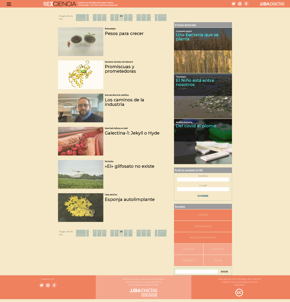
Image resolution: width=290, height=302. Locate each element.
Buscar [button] (224, 271)
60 (130, 16)
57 (117, 16)
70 (138, 16)
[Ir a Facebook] (246, 3)
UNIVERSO (189, 260)
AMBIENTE (218, 249)
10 (95, 16)
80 (143, 16)
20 (99, 16)
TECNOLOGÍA (203, 226)
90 (148, 16)
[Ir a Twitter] (233, 3)
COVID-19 (189, 249)
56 (112, 16)
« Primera (81, 17)
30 (104, 16)
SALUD (217, 260)
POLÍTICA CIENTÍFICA (203, 237)
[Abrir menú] (9, 4)
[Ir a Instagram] (239, 3)
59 (126, 16)
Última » (162, 17)
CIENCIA (203, 214)
